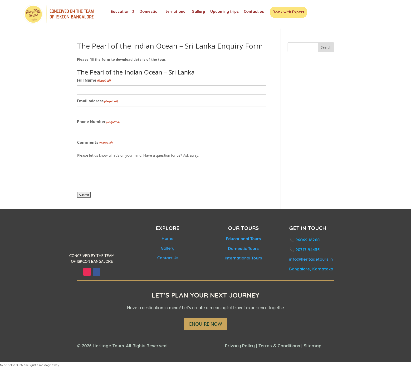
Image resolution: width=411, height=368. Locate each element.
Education (120, 12)
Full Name (94, 80)
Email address (97, 101)
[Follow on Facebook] (96, 272)
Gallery (198, 12)
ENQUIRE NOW (205, 324)
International (174, 12)
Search (326, 47)
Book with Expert (288, 12)
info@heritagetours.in (311, 259)
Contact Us (167, 257)
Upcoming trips (224, 12)
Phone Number (98, 121)
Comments (95, 142)
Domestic (148, 12)
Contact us (254, 12)
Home (167, 238)
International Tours (243, 257)
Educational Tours (243, 238)
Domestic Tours (243, 248)
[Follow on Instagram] (87, 272)
